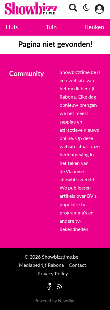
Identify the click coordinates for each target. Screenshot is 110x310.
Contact (77, 265)
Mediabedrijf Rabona (41, 265)
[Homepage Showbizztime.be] (20, 9)
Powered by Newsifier (55, 301)
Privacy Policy (53, 273)
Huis (12, 27)
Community (26, 74)
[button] (71, 9)
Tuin (51, 27)
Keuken (94, 27)
